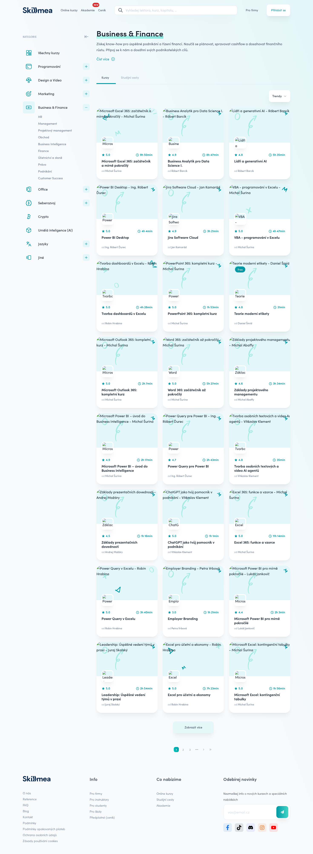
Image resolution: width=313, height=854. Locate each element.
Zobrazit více (193, 727)
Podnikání (45, 171)
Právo (42, 164)
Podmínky (29, 823)
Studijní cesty (130, 77)
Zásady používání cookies (40, 841)
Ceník (102, 10)
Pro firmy (252, 10)
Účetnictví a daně (50, 158)
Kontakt (28, 817)
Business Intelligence (52, 144)
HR (40, 117)
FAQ (25, 805)
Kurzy (105, 77)
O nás (27, 793)
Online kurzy (69, 10)
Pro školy (96, 811)
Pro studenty (98, 805)
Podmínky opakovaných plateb (44, 829)
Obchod (43, 137)
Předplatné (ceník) (102, 817)
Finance (43, 151)
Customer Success (50, 178)
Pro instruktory (99, 799)
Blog (26, 811)
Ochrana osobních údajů (40, 835)
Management (47, 124)
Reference (30, 799)
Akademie (163, 805)
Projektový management (55, 130)
